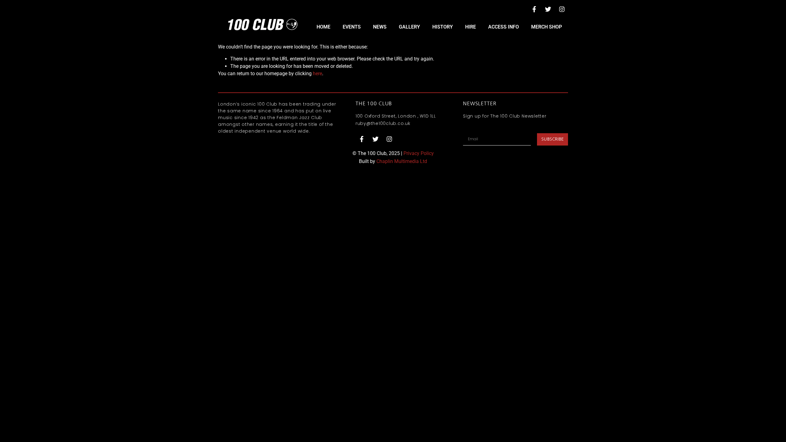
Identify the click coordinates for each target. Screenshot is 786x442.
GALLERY (409, 27)
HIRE (470, 27)
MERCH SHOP (546, 27)
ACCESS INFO (503, 27)
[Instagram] (562, 9)
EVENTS (352, 27)
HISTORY (442, 27)
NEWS (380, 27)
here (317, 73)
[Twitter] (548, 9)
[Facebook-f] (534, 9)
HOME (323, 27)
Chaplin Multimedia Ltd (401, 161)
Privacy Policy (418, 153)
